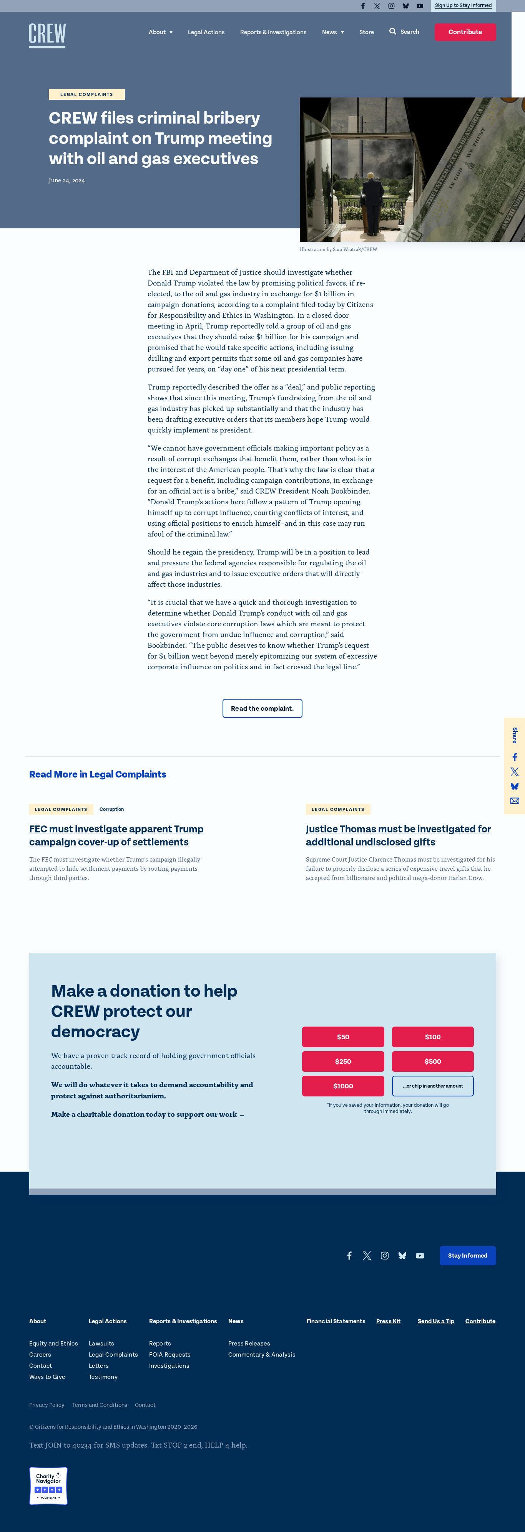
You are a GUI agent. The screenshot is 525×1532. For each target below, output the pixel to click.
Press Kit (388, 1321)
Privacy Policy (47, 1405)
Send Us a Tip (436, 1321)
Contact (40, 1366)
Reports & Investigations (273, 32)
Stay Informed (467, 1256)
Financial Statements (336, 1321)
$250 (343, 1062)
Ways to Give (47, 1377)
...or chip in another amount (433, 1086)
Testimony (103, 1377)
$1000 (343, 1086)
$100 (433, 1037)
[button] (404, 32)
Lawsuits (102, 1343)
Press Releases (249, 1343)
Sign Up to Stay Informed (463, 5)
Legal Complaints (113, 1355)
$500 (433, 1062)
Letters (99, 1366)
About (157, 32)
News (329, 32)
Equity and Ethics (53, 1343)
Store (366, 32)
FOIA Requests (170, 1355)
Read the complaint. (262, 709)
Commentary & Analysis (262, 1355)
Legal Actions (206, 32)
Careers (40, 1355)
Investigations (169, 1366)
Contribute (466, 34)
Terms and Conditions (99, 1405)
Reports (160, 1343)
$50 (343, 1037)
